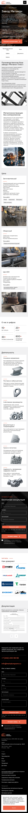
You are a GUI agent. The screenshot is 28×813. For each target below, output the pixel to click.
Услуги (3, 754)
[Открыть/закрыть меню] (24, 2)
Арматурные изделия (7, 790)
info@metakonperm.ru (11, 663)
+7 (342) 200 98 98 (10, 658)
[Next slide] (16, 636)
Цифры (7, 53)
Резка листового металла (9, 775)
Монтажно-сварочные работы (10, 782)
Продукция (5, 763)
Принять (14, 808)
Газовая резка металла (8, 780)
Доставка (4, 765)
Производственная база (8, 49)
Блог (3, 758)
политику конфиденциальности (12, 542)
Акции (3, 761)
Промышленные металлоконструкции (12, 788)
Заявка (8, 57)
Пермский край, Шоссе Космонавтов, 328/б (13, 744)
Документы (20, 53)
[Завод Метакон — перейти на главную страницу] (6, 2)
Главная (4, 7)
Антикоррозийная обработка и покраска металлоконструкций (13, 772)
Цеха (20, 49)
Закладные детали (7, 793)
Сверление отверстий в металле (11, 777)
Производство (6, 756)
